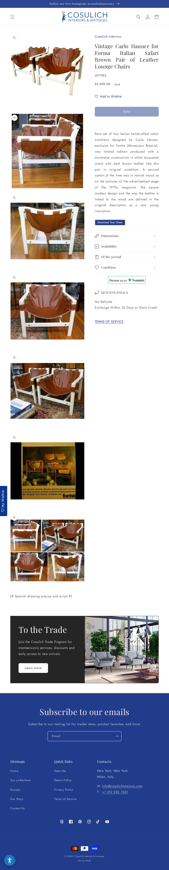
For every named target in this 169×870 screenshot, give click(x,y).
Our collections (20, 780)
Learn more (33, 668)
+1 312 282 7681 (115, 792)
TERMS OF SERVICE (109, 321)
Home (14, 771)
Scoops (15, 790)
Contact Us (17, 808)
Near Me (60, 771)
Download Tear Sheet (110, 222)
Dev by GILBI (84, 860)
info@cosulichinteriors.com (122, 786)
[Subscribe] (116, 736)
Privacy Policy (63, 790)
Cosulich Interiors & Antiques (89, 856)
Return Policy (63, 780)
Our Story (16, 799)
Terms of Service (65, 799)
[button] (12, 16)
